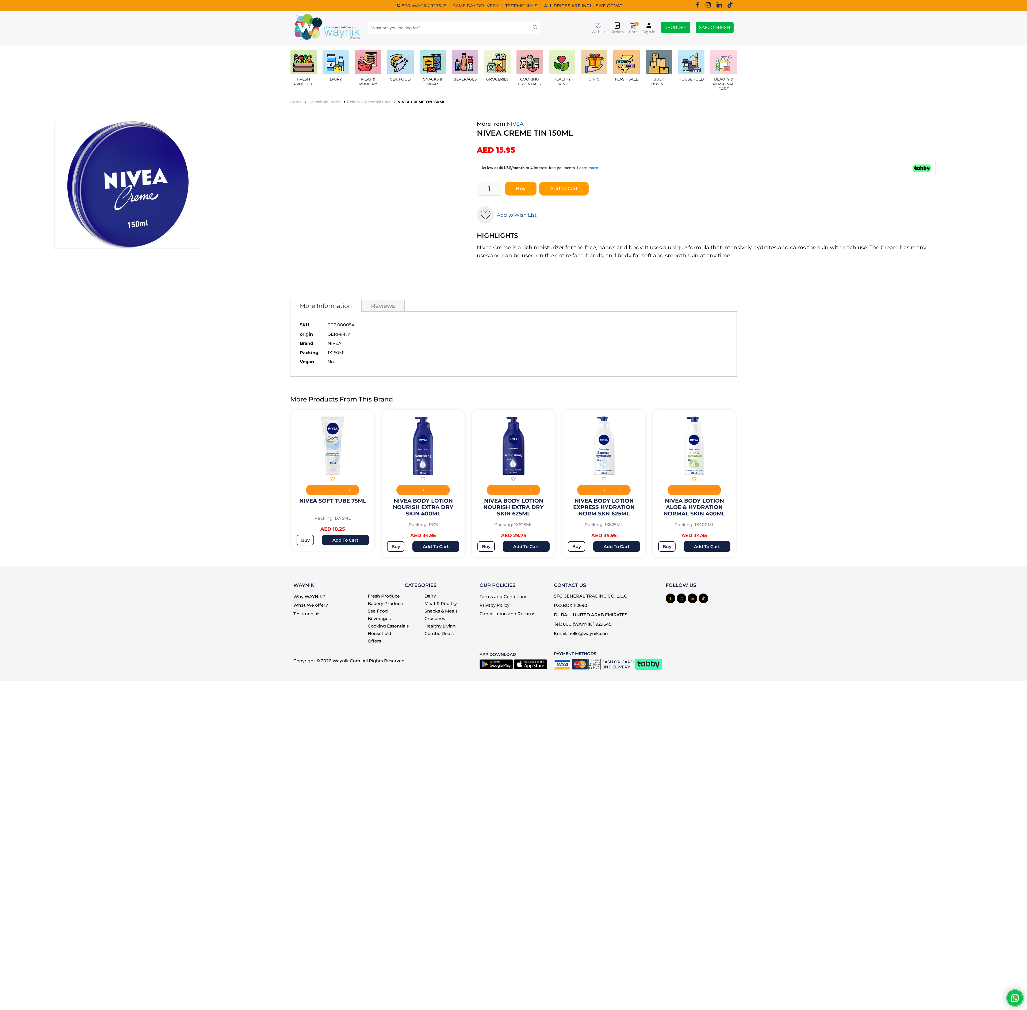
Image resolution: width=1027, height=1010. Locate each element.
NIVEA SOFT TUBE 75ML (332, 501)
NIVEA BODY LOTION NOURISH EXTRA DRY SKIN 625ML (513, 507)
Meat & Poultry (368, 81)
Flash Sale (626, 79)
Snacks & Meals (432, 81)
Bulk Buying (658, 81)
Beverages (379, 618)
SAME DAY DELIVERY (476, 5)
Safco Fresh (714, 27)
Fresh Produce (303, 81)
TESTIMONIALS (521, 5)
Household (691, 79)
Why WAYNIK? (309, 596)
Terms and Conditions (503, 596)
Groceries (497, 79)
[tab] (326, 306)
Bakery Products (386, 603)
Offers (374, 641)
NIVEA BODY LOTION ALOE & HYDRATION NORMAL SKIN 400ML (694, 507)
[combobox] (454, 27)
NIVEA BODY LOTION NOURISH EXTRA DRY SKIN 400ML (423, 507)
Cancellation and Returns (507, 613)
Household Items (324, 102)
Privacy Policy (494, 605)
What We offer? (310, 605)
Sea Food (400, 79)
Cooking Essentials (388, 626)
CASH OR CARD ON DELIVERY (617, 664)
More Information (326, 305)
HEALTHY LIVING (562, 81)
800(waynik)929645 (424, 5)
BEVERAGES (465, 79)
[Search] (535, 28)
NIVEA (515, 124)
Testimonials (306, 613)
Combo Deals (439, 633)
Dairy (336, 79)
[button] (333, 479)
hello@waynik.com (589, 633)
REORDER (675, 27)
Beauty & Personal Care (723, 84)
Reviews (383, 305)
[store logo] (327, 28)
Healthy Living (440, 626)
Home (296, 102)
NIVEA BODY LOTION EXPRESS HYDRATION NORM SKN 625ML (604, 507)
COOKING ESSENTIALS (529, 81)
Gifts (594, 79)
